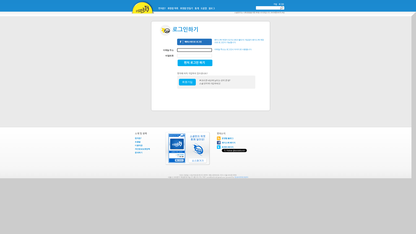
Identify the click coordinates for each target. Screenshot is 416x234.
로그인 (281, 4)
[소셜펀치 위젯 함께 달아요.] (187, 149)
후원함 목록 (173, 8)
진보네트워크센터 (241, 177)
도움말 (204, 8)
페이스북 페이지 (228, 143)
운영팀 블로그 (228, 138)
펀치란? (162, 8)
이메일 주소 (168, 50)
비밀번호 (169, 55)
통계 (197, 8)
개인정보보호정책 (142, 149)
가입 (275, 4)
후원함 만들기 (186, 8)
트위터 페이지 (228, 147)
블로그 (212, 8)
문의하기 (138, 152)
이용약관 (138, 145)
